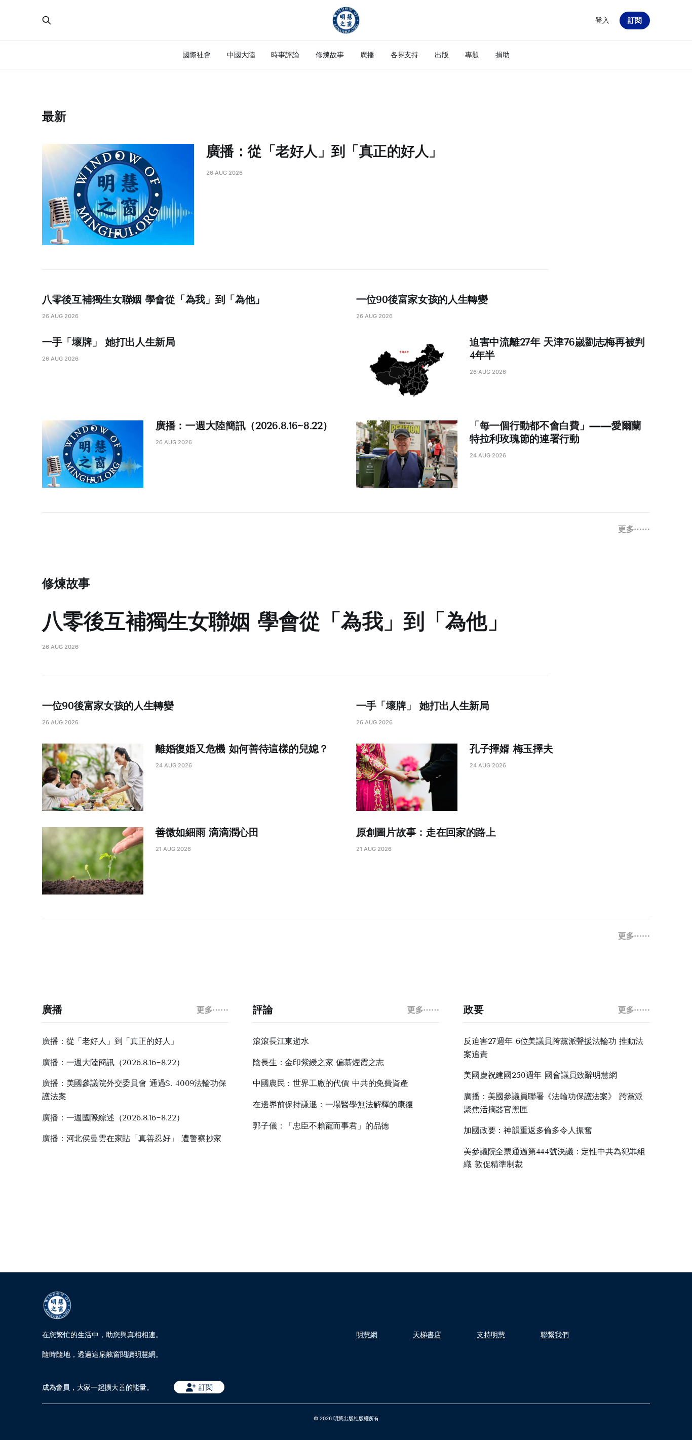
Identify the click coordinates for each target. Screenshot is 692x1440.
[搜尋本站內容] (46, 20)
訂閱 (635, 20)
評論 (263, 1009)
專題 (472, 54)
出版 (442, 54)
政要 (473, 1009)
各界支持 (405, 54)
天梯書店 (427, 1335)
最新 (54, 116)
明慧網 (366, 1335)
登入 (602, 20)
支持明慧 (491, 1335)
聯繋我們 (555, 1335)
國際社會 (196, 54)
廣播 (367, 54)
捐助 (502, 54)
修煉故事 (330, 54)
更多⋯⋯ (634, 529)
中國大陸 (241, 54)
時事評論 (285, 54)
